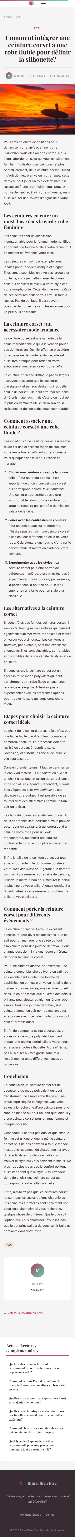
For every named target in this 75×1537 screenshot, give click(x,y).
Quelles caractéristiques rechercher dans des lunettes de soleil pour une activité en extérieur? (36, 1415)
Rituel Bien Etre (42, 1483)
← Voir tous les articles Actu (23, 1313)
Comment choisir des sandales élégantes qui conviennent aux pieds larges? (36, 1430)
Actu (18, 16)
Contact (50, 1514)
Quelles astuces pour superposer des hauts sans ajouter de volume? (37, 1400)
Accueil (8, 16)
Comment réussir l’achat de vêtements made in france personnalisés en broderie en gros (37, 1385)
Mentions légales (30, 1514)
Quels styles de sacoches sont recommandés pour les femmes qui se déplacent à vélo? (34, 1368)
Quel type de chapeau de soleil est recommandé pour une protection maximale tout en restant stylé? (31, 1445)
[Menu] (43, 3)
